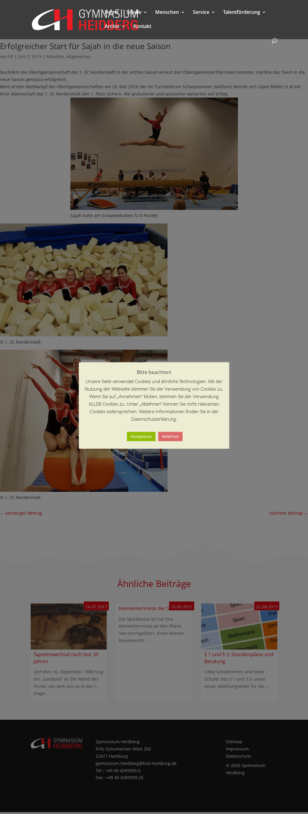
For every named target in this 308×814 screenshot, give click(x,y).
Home (112, 12)
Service (201, 12)
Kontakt (142, 27)
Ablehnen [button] (170, 436)
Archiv (112, 27)
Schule (133, 12)
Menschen (167, 12)
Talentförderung (241, 12)
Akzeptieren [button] (141, 436)
